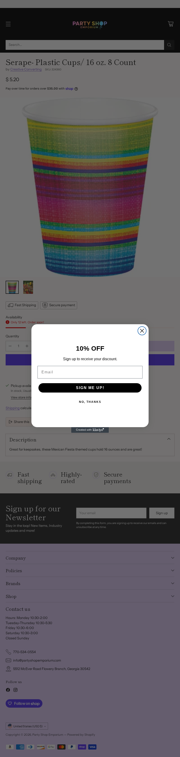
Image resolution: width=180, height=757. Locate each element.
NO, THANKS (90, 402)
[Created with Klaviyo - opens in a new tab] (90, 430)
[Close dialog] (142, 331)
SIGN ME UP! (90, 388)
